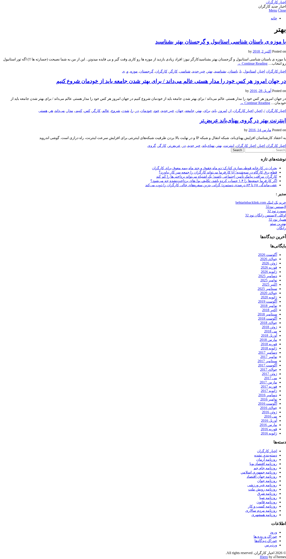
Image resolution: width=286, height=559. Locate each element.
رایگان (281, 228)
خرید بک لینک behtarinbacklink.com (261, 202)
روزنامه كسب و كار (262, 506)
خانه (274, 18)
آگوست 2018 (267, 318)
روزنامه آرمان (266, 459)
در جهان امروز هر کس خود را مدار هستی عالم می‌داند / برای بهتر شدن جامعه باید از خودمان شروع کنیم (171, 81)
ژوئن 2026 (269, 263)
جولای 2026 (268, 259)
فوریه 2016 (269, 429)
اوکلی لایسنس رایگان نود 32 (265, 215)
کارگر (173, 71)
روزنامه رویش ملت (262, 489)
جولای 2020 (268, 293)
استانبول (250, 71)
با (241, 71)
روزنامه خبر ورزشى (262, 485)
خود (156, 111)
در (137, 111)
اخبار (261, 71)
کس (87, 111)
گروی (151, 146)
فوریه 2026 (269, 267)
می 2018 (270, 331)
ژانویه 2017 (269, 391)
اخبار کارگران (276, 2)
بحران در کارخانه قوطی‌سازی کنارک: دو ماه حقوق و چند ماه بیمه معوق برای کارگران (214, 168)
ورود (273, 532)
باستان (233, 71)
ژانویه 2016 (269, 433)
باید (214, 111)
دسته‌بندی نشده (265, 455)
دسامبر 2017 (267, 352)
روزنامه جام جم (265, 468)
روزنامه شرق (267, 493)
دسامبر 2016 (267, 395)
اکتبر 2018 (269, 310)
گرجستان (146, 71)
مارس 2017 (268, 382)
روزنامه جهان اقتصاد (262, 476)
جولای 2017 (268, 369)
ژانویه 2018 (269, 348)
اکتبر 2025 (269, 284)
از (230, 111)
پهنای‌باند (208, 146)
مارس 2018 (268, 340)
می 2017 (270, 378)
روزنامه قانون (267, 502)
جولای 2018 (268, 323)
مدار (70, 111)
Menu (273, 10)
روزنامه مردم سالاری (261, 510)
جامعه (189, 111)
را (132, 111)
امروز (223, 111)
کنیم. (78, 111)
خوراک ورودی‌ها (265, 536)
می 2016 (270, 416)
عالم (105, 111)
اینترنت (229, 146)
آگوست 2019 (267, 301)
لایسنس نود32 (276, 207)
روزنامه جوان (267, 481)
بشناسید (220, 71)
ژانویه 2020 (269, 297)
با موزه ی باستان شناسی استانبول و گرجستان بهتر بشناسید (220, 42)
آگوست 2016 (267, 403)
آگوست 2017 (267, 365)
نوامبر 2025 (268, 280)
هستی (42, 111)
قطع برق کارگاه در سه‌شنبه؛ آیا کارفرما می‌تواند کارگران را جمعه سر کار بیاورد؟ (218, 172)
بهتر (209, 71)
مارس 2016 (268, 425)
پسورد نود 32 (276, 211)
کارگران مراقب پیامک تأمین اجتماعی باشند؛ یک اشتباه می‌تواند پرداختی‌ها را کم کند (216, 176)
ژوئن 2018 (269, 327)
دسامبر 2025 (267, 276)
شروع (115, 111)
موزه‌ (134, 71)
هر (51, 111)
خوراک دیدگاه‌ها (265, 541)
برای (207, 111)
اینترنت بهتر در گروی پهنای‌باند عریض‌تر (243, 120)
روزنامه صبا (268, 498)
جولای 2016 (268, 408)
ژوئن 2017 (269, 374)
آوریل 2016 (269, 420)
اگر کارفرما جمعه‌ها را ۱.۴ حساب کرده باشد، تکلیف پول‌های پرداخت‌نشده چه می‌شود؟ (213, 181)
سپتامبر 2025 (267, 289)
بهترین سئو (278, 224)
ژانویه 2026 (269, 272)
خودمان (146, 111)
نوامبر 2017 (268, 357)
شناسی (184, 71)
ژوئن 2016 (269, 412)
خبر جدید (198, 71)
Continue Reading (252, 63)
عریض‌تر (174, 146)
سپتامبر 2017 (267, 361)
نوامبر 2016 (268, 399)
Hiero (264, 557)
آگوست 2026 (267, 255)
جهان (179, 111)
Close (282, 10)
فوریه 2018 (269, 344)
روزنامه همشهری (264, 515)
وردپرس (271, 545)
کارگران (161, 71)
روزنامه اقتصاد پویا (263, 464)
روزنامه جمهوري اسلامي (259, 472)
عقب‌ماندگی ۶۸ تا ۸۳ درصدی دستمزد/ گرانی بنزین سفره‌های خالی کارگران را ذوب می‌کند (211, 185)
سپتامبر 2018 (267, 314)
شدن (125, 111)
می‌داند (60, 111)
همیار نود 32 (277, 219)
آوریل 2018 (269, 335)
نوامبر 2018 (268, 306)
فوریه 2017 (269, 386)
